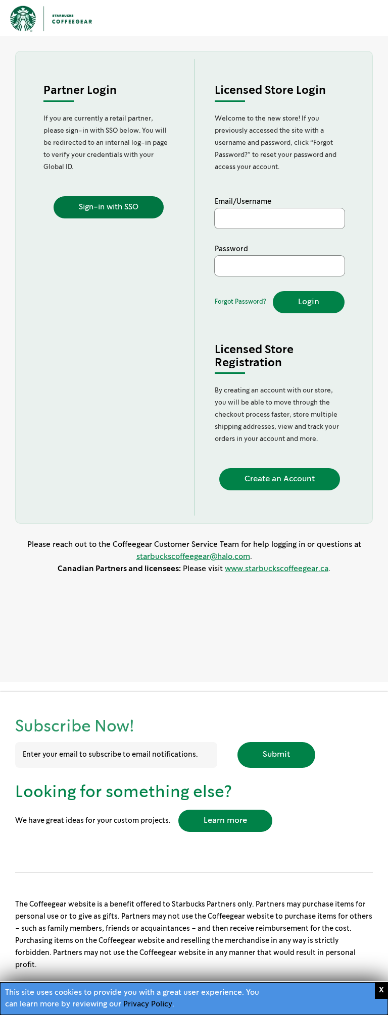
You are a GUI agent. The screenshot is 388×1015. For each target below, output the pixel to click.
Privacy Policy (147, 1004)
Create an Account (280, 479)
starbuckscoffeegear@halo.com (193, 556)
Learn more (225, 820)
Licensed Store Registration (254, 356)
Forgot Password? (240, 302)
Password (231, 249)
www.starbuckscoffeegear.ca (276, 569)
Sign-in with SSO (108, 207)
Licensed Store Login (270, 90)
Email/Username (243, 201)
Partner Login (80, 90)
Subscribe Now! (74, 727)
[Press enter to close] (381, 990)
